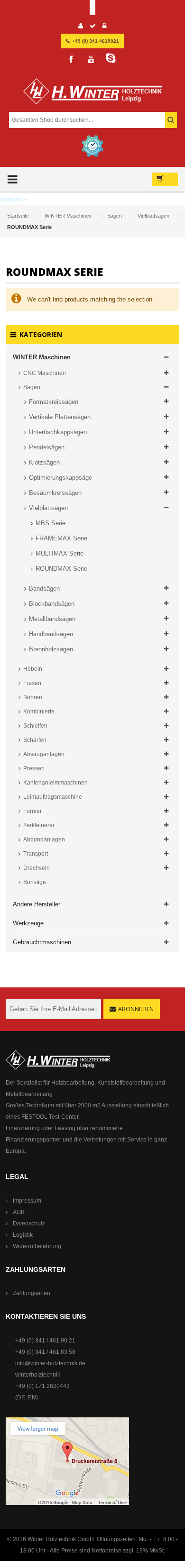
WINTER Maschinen (69, 216)
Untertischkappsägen (58, 432)
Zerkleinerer (39, 825)
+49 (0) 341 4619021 (95, 41)
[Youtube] (91, 59)
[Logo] (92, 95)
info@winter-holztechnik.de (50, 1363)
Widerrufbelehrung (37, 1246)
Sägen (115, 216)
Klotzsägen (44, 462)
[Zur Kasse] (93, 27)
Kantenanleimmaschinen (55, 782)
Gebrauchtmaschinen (42, 942)
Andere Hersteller (36, 904)
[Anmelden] (104, 27)
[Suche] (171, 120)
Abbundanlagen (44, 839)
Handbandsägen (51, 634)
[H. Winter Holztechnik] (58, 1059)
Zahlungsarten (31, 1293)
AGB (19, 1212)
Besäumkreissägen (55, 492)
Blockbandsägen (51, 603)
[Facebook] (71, 59)
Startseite (18, 216)
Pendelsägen (47, 447)
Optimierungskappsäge (60, 477)
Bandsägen (44, 588)
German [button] (11, 199)
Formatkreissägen (53, 401)
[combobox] (91, 120)
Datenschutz (29, 1223)
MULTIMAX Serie (59, 553)
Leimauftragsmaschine (52, 797)
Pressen (34, 768)
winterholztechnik (37, 1374)
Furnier (32, 811)
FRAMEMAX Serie (61, 538)
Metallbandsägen (52, 618)
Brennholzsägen (51, 649)
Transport (35, 853)
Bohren (32, 697)
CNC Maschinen (44, 373)
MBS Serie (50, 523)
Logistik (23, 1235)
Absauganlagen (44, 754)
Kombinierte (39, 711)
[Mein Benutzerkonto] (81, 27)
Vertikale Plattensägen (60, 416)
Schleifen (35, 725)
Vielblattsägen (154, 216)
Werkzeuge (28, 923)
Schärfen (34, 740)
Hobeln (32, 669)
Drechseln (36, 868)
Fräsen (32, 683)
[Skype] (111, 58)
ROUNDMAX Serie (61, 568)
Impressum (27, 1200)
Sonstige (34, 882)
